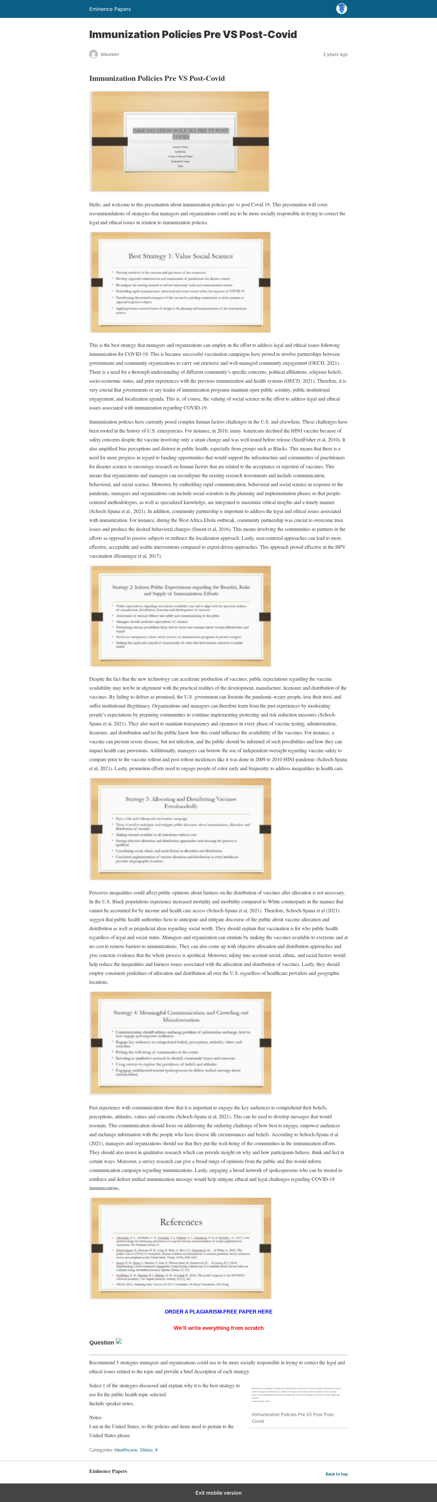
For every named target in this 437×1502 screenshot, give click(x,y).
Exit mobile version (218, 1493)
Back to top (337, 1474)
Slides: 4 (149, 1449)
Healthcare (126, 1449)
